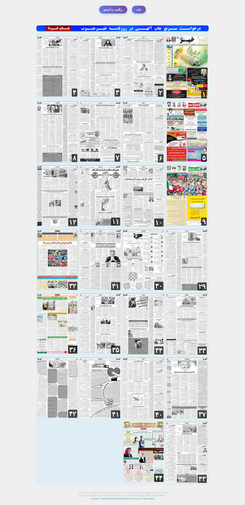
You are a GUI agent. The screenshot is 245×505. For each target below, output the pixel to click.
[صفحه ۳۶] (57, 352)
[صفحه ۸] (57, 161)
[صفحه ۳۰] (143, 289)
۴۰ (159, 415)
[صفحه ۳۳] (187, 353)
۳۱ (115, 286)
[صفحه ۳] (100, 95)
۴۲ (72, 414)
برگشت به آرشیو (113, 9)
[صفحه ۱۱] (100, 224)
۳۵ (115, 350)
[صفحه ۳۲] (57, 289)
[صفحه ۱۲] (57, 225)
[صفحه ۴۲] (57, 417)
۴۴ (159, 478)
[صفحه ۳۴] (143, 353)
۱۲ (72, 222)
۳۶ (72, 349)
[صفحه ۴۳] (187, 482)
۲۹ (202, 286)
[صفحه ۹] (187, 224)
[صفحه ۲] (143, 96)
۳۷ (202, 414)
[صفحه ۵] (187, 161)
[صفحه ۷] (100, 160)
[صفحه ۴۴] (143, 481)
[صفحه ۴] (57, 95)
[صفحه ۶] (143, 161)
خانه (138, 9)
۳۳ (202, 350)
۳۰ (159, 286)
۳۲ (72, 286)
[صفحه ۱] (187, 97)
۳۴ (159, 350)
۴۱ (115, 414)
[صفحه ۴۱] (100, 417)
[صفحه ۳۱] (100, 289)
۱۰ (159, 222)
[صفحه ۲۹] (187, 289)
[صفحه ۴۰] (143, 417)
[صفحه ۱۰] (143, 225)
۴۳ (202, 479)
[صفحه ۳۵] (100, 353)
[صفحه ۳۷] (187, 417)
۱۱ (115, 221)
